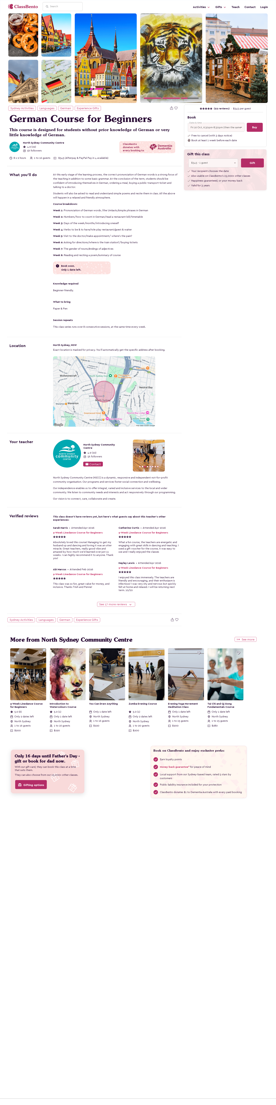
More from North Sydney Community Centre (71, 639)
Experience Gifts (88, 108)
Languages (46, 108)
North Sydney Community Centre (43, 143)
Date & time (195, 123)
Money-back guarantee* (174, 767)
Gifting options (31, 785)
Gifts (219, 7)
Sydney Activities (22, 108)
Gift (252, 163)
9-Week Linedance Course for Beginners (78, 532)
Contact (250, 7)
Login (264, 7)
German (65, 108)
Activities (200, 7)
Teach (235, 7)
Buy (254, 127)
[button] (145, 58)
